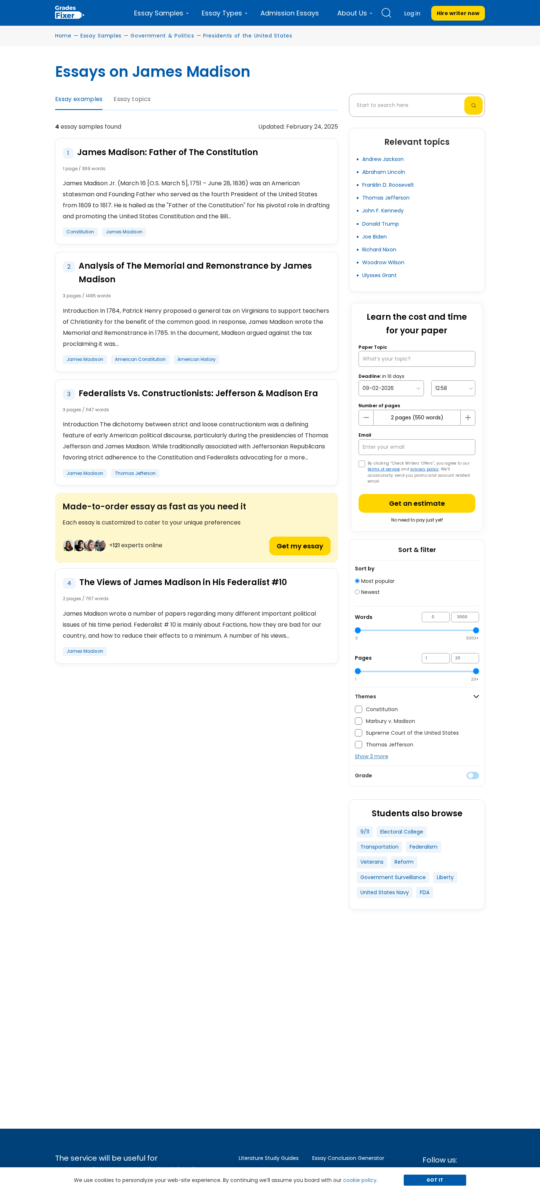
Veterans (372, 862)
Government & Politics (162, 35)
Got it (434, 1180)
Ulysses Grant (379, 275)
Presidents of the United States (247, 35)
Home (63, 35)
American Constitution (140, 359)
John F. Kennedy (383, 210)
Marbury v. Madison (390, 721)
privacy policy (424, 469)
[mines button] (366, 417)
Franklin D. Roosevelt (388, 185)
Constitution (80, 232)
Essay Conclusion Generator (348, 1158)
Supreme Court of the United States (412, 733)
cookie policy (360, 1180)
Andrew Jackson (383, 159)
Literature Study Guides (269, 1158)
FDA (424, 892)
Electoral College (401, 831)
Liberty (445, 877)
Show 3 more (371, 756)
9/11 (364, 831)
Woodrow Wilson (383, 262)
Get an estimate (417, 503)
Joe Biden (374, 236)
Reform (404, 862)
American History (196, 359)
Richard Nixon (379, 249)
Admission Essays (289, 13)
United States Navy (384, 892)
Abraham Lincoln (383, 172)
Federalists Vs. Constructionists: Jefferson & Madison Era (198, 393)
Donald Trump (380, 224)
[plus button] (467, 417)
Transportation (379, 846)
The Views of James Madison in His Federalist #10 (183, 582)
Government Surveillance (393, 877)
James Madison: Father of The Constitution (167, 152)
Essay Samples (101, 35)
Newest (370, 592)
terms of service (384, 469)
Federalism (424, 846)
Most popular (377, 581)
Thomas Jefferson (135, 473)
